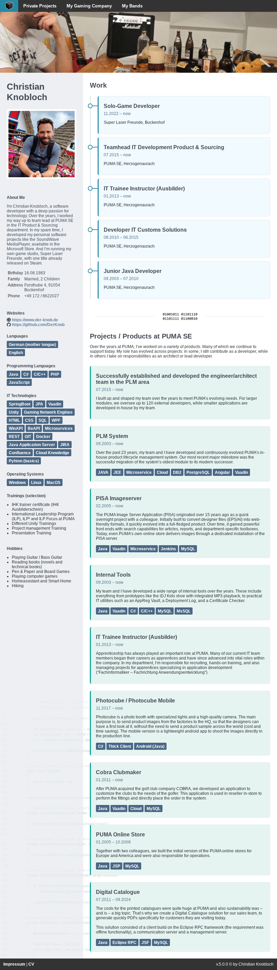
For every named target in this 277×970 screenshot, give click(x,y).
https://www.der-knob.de (35, 320)
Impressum (14, 964)
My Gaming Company (89, 5)
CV (31, 964)
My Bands (132, 5)
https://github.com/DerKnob (38, 324)
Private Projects (39, 5)
